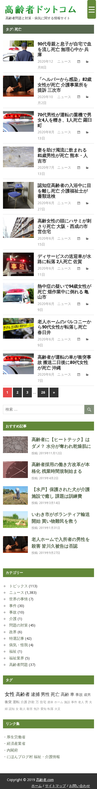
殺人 (23, 709)
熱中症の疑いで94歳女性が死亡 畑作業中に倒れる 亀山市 (64, 292)
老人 (81, 702)
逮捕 (35, 694)
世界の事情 (18, 599)
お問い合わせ (79, 786)
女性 (10, 694)
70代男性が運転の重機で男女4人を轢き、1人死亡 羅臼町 (65, 120)
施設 (67, 702)
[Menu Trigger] (91, 9)
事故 (13, 612)
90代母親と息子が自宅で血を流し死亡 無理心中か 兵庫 (65, 49)
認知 (12, 709)
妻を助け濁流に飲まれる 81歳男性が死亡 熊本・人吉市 (63, 155)
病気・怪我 (18, 645)
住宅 (43, 702)
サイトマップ (55, 786)
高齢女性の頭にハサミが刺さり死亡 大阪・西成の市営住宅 (64, 226)
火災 (57, 709)
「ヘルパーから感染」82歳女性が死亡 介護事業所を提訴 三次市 (65, 85)
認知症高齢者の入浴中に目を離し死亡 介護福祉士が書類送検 (64, 191)
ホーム (58, 702)
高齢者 (23, 694)
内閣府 (12, 750)
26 (43, 392)
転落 (50, 709)
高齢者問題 (18, 664)
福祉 (13, 651)
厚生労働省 (16, 737)
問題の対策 (18, 625)
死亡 (55, 694)
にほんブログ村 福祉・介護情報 (33, 757)
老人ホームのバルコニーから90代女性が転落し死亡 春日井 (64, 327)
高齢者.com (45, 780)
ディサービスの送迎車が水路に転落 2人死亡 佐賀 (64, 259)
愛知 (44, 709)
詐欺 (31, 702)
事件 (13, 606)
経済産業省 (16, 743)
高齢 (65, 694)
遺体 (50, 702)
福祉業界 (16, 658)
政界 (13, 632)
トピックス (18, 586)
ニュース (64, 61)
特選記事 (16, 638)
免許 (37, 709)
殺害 (30, 709)
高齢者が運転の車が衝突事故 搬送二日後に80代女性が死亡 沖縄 (64, 362)
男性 (45, 694)
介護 (13, 619)
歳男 (87, 695)
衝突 (8, 702)
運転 (16, 702)
